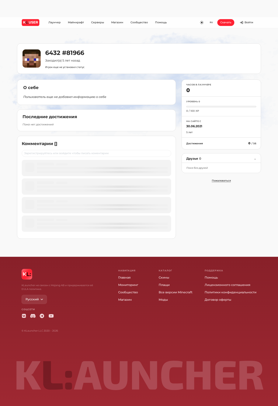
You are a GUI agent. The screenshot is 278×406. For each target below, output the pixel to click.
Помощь (161, 22)
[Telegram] (42, 316)
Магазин (117, 22)
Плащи (164, 285)
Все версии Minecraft (176, 292)
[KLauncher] (27, 274)
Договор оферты (218, 299)
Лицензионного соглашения (227, 285)
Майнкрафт (76, 22)
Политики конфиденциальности (230, 292)
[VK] (24, 316)
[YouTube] (51, 316)
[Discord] (33, 316)
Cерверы (97, 22)
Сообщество (139, 22)
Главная (124, 277)
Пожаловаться (221, 180)
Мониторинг (128, 285)
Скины (164, 277)
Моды (163, 299)
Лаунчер (54, 22)
